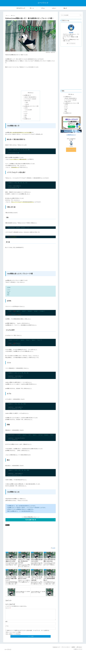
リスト (26, 111)
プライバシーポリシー (65, 647)
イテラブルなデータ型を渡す (30, 98)
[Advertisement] (30, 79)
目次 (29, 92)
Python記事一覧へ (30, 519)
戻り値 (27, 104)
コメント (8, 607)
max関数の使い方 (27, 95)
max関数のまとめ (27, 118)
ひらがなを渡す (29, 109)
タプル (26, 113)
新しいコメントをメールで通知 (13, 632)
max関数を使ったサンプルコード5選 (31, 106)
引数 (27, 102)
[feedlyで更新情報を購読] (73, 43)
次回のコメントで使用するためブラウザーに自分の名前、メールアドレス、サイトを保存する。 (28, 630)
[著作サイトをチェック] (67, 43)
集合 (26, 117)
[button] (80, 15)
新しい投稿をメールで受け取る (13, 634)
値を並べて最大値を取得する (30, 97)
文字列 (26, 107)
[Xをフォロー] (69, 43)
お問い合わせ (79, 647)
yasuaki (71, 32)
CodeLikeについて (56, 647)
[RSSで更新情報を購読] (74, 43)
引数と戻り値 (27, 100)
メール (6, 626)
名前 (6, 621)
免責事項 (73, 647)
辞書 (26, 115)
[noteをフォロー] (71, 43)
